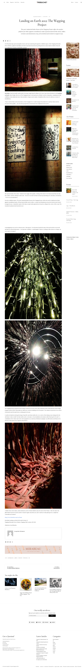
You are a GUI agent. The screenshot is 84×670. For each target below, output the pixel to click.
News (54, 645)
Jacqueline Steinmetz (37, 16)
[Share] (10, 41)
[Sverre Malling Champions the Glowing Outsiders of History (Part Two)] (56, 583)
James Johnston (69, 169)
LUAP (67, 170)
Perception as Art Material (40, 647)
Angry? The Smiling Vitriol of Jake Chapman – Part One (26, 594)
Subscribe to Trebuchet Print (49, 666)
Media (61, 666)
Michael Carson (69, 167)
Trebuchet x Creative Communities (68, 666)
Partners (54, 646)
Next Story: (56, 567)
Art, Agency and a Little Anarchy (41, 659)
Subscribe (22, 2)
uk (29, 557)
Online (7, 2)
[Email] (8, 41)
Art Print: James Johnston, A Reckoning (75, 123)
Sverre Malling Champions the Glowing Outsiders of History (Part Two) (55, 591)
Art (4, 2)
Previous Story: (13, 567)
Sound (54, 651)
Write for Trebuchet (78, 666)
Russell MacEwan (69, 172)
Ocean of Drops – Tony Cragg (72, 200)
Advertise (37, 666)
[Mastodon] (6, 41)
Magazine (12, 2)
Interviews (25, 557)
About (72, 2)
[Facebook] (4, 41)
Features (54, 643)
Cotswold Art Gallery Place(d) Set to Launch (75, 86)
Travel (54, 652)
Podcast (54, 648)
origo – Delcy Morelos (70, 205)
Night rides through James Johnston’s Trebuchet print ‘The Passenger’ (75, 131)
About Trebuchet (55, 639)
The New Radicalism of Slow (41, 651)
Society (54, 649)
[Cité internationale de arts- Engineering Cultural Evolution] (41, 582)
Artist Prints (17, 2)
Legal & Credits (56, 666)
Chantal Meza (68, 174)
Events (54, 642)
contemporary (10, 557)
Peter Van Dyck (69, 178)
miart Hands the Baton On (40, 658)
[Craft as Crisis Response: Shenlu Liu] (11, 582)
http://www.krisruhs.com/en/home (13, 517)
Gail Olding (68, 176)
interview (20, 557)
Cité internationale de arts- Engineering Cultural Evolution (41, 589)
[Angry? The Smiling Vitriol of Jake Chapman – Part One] (26, 584)
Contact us (42, 666)
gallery (16, 557)
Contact (76, 2)
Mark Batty (68, 165)
